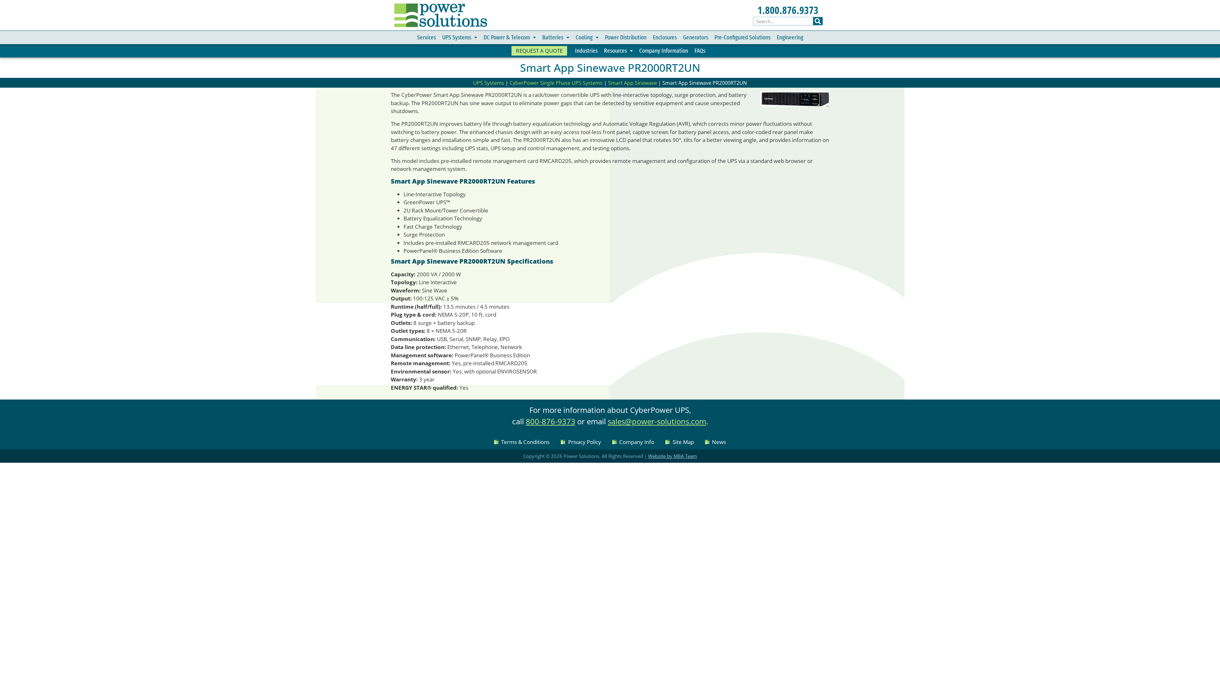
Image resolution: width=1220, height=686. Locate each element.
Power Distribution (626, 37)
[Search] (818, 21)
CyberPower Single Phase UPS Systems (556, 82)
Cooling (584, 37)
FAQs (700, 50)
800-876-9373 (550, 421)
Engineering (790, 37)
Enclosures (665, 37)
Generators (695, 37)
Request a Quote (539, 50)
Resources (615, 50)
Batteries (552, 37)
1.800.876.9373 (787, 10)
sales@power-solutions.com (657, 421)
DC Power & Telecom (507, 37)
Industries (586, 50)
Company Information (663, 50)
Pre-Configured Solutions (742, 37)
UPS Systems (456, 37)
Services (426, 37)
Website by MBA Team (672, 456)
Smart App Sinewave (632, 82)
